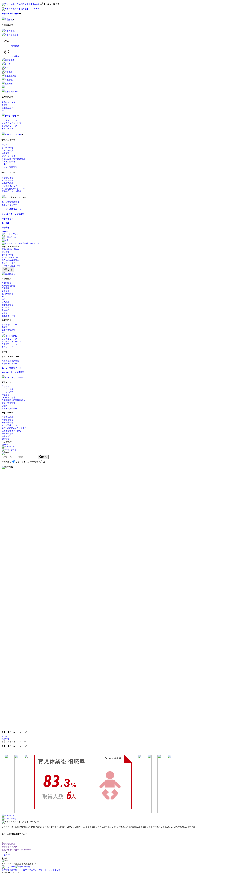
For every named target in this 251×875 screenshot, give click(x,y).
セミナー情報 (7, 148)
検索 (44, 456)
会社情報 (5, 223)
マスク (8, 87)
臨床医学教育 (10, 60)
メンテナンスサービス (11, 123)
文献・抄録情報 (8, 161)
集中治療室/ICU (8, 108)
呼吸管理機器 (7, 178)
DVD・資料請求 (8, 156)
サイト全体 (20, 462)
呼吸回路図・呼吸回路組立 (13, 159)
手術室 (4, 105)
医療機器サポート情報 (11, 191)
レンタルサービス (9, 120)
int (44, 462)
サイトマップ (54, 870)
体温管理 (9, 80)
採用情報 (5, 227)
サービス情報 (10, 116)
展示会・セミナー (9, 205)
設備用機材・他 (11, 91)
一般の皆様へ (7, 219)
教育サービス (7, 129)
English (5, 232)
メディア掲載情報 (9, 167)
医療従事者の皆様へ (10, 14)
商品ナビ (5, 145)
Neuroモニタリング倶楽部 (13, 214)
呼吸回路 (15, 46)
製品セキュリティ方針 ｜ (36, 870)
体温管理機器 (7, 180)
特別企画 (5, 153)
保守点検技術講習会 (10, 202)
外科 (7, 68)
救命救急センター (9, 102)
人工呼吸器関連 (11, 35)
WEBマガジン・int (13, 134)
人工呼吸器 (10, 31)
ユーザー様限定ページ (11, 209)
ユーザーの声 (7, 150)
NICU (4, 110)
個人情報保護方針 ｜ (12, 870)
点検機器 (9, 84)
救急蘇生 (15, 56)
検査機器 (9, 72)
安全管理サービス (9, 126)
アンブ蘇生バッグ (9, 186)
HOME (4, 736)
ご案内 (4, 164)
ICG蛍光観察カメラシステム (14, 189)
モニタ (8, 64)
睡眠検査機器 (10, 76)
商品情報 (9, 19)
